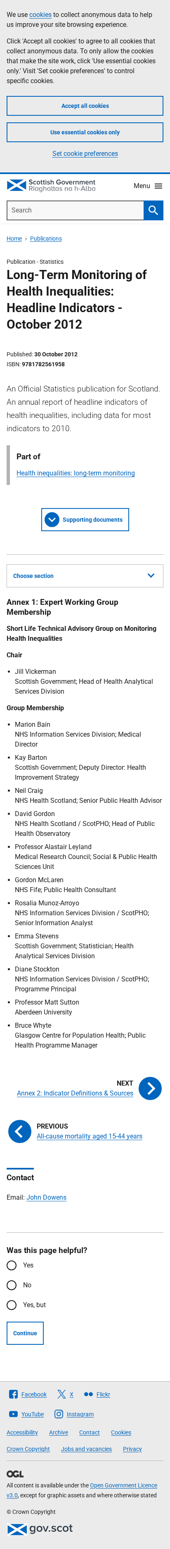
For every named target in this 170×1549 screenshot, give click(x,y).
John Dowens (46, 1197)
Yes (28, 1265)
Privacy (132, 1449)
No (27, 1285)
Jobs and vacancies (86, 1449)
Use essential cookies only (85, 132)
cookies (40, 15)
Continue (25, 1333)
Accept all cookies (85, 106)
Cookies (121, 1432)
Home (14, 238)
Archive (58, 1432)
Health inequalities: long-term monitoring (76, 473)
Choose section (33, 576)
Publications (46, 238)
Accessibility (22, 1432)
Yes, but (34, 1305)
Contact (89, 1432)
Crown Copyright (28, 1449)
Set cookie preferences (85, 154)
